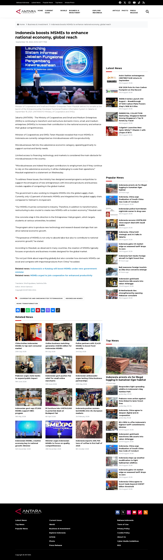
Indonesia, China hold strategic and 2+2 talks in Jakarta (130, 234)
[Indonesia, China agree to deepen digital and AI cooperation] (112, 414)
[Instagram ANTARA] (129, 2)
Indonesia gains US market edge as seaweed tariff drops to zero (132, 246)
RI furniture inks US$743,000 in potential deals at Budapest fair (58, 410)
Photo (125, 10)
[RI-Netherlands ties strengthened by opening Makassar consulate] (112, 294)
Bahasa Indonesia (22, 2)
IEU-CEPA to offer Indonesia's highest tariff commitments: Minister (132, 424)
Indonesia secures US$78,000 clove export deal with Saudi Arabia (132, 222)
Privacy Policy (123, 529)
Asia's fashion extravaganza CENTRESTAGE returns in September (131, 78)
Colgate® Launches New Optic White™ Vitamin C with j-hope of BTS (132, 130)
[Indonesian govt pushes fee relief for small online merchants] (58, 364)
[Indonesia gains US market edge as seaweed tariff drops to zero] (112, 247)
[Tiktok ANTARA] (139, 2)
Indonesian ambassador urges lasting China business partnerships (89, 378)
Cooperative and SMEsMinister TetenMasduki (41, 298)
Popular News (48, 2)
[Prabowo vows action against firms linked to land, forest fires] (112, 402)
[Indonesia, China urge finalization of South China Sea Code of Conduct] (112, 200)
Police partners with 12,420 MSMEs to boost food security (88, 345)
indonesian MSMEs (74, 298)
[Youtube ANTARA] (134, 2)
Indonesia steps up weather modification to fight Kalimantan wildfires (132, 460)
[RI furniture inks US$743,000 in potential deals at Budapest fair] (58, 397)
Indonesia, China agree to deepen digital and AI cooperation (130, 412)
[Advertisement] (127, 47)
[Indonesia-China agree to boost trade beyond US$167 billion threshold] (112, 485)
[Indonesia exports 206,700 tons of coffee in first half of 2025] (89, 429)
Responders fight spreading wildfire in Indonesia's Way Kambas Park (131, 389)
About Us (121, 537)
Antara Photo (69, 2)
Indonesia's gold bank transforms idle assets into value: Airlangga (131, 281)
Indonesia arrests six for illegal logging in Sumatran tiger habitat (133, 187)
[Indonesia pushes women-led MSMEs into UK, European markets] (89, 397)
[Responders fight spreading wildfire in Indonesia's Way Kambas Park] (112, 390)
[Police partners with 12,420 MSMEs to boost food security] (89, 332)
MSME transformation (27, 303)
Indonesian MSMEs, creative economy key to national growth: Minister (28, 443)
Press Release (134, 12)
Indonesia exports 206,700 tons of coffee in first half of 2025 (89, 443)
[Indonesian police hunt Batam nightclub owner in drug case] (112, 212)
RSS (119, 545)
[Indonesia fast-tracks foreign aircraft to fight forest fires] (112, 259)
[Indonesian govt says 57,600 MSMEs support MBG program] (28, 397)
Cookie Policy (123, 533)
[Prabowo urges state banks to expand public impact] (28, 364)
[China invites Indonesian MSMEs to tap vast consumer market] (28, 332)
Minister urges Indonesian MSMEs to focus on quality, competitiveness (57, 443)
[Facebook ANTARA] (120, 2)
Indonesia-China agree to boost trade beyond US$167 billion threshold (131, 484)
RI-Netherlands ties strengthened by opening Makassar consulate (130, 293)
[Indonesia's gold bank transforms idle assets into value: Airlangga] (112, 282)
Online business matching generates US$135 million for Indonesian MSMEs (58, 345)
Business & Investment (74, 12)
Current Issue (49, 12)
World (63, 10)
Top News (58, 2)
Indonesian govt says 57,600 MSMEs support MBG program (28, 410)
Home (40, 10)
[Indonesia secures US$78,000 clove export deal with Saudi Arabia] (112, 223)
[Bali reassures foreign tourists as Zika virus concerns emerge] (112, 271)
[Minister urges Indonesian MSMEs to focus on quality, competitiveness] (58, 429)
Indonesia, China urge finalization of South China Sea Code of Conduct (131, 199)
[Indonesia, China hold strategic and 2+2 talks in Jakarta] (112, 235)
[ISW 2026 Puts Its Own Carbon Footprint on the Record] (112, 91)
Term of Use (123, 524)
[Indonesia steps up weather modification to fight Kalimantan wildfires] (112, 461)
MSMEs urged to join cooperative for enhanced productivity (61, 275)
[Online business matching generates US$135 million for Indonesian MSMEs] (58, 332)
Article (116, 10)
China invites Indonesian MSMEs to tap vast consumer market (28, 345)
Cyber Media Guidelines (128, 541)
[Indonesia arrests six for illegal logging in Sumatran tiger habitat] (112, 188)
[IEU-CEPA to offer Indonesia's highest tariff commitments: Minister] (112, 426)
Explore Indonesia (97, 12)
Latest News (36, 2)
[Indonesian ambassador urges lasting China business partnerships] (89, 364)
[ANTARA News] (26, 11)
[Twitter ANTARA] (125, 2)
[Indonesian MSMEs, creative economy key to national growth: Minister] (28, 429)
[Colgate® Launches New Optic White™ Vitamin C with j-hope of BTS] (112, 131)
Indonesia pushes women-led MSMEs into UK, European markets (89, 410)
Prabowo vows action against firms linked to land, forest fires (132, 401)
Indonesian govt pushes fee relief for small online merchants (58, 378)
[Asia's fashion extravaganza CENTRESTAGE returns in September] (112, 79)
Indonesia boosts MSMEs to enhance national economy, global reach (81, 24)
